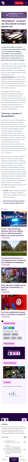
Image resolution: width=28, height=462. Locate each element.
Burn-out (7, 334)
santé (13, 338)
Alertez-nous (19, 3)
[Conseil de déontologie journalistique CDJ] (14, 394)
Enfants (15, 334)
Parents (6, 338)
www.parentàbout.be (7, 77)
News (19, 338)
